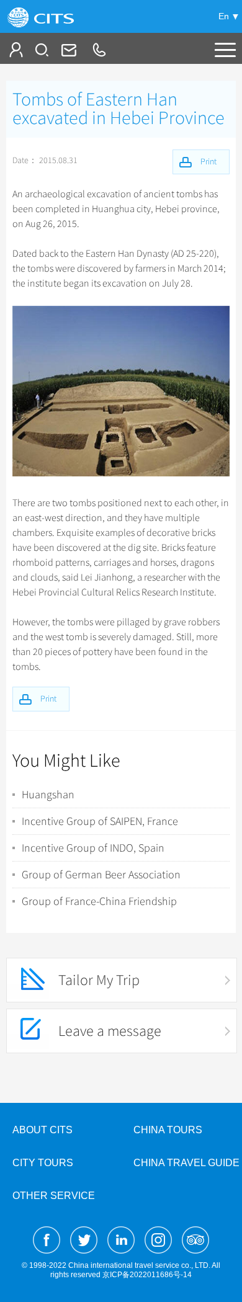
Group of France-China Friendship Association (99, 901)
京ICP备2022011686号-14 (147, 1274)
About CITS (42, 1130)
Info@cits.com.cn (67, 49)
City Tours (42, 1162)
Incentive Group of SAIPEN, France (100, 821)
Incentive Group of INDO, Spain (93, 848)
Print (48, 698)
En (223, 16)
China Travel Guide (186, 1162)
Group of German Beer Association (101, 874)
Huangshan (48, 794)
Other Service (53, 1195)
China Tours (167, 1130)
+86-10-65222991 (98, 49)
